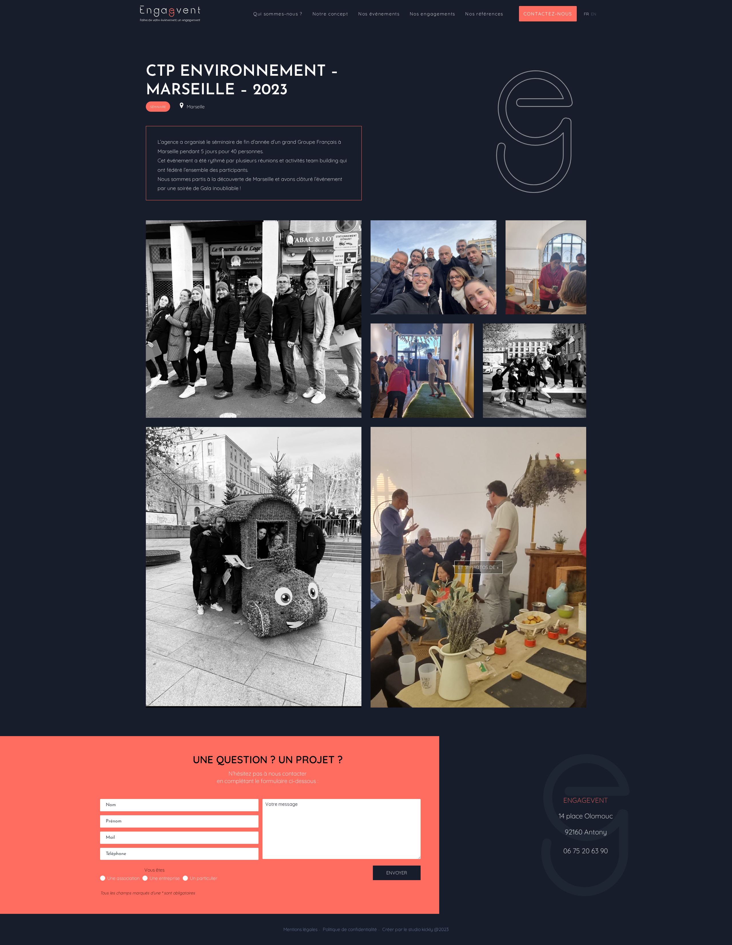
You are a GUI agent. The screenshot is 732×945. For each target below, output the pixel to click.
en (593, 14)
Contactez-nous (548, 14)
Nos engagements (432, 14)
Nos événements (379, 14)
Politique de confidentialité (350, 929)
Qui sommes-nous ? (278, 14)
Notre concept (330, 14)
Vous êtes (154, 870)
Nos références (484, 14)
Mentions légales (300, 929)
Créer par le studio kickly (415, 929)
